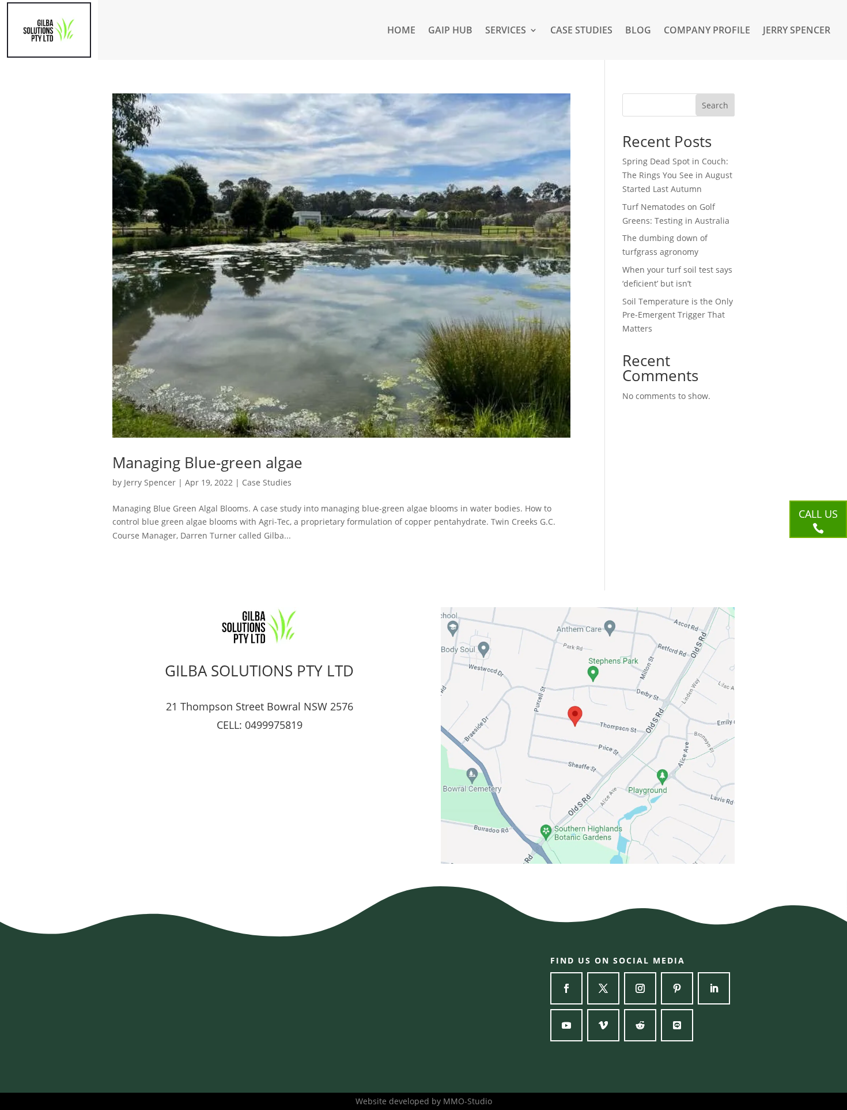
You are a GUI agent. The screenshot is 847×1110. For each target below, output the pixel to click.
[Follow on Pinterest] (677, 988)
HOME (401, 31)
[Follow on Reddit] (640, 1025)
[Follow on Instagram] (640, 988)
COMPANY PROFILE (707, 31)
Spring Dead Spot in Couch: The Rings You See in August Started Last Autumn (677, 175)
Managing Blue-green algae (207, 462)
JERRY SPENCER (796, 31)
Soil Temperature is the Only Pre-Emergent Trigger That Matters (677, 315)
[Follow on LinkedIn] (714, 988)
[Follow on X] (603, 988)
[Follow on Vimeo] (603, 1025)
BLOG (638, 31)
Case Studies (267, 482)
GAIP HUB (450, 31)
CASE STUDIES (581, 31)
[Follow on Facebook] (566, 988)
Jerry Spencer (150, 482)
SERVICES (505, 31)
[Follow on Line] (677, 1025)
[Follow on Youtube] (566, 1025)
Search (715, 105)
